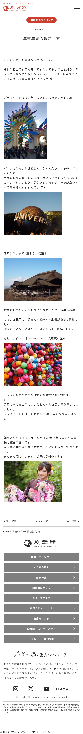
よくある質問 (41, 567)
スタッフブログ (41, 597)
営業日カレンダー (41, 557)
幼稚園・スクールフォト (41, 628)
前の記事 (71, 521)
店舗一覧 (41, 577)
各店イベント (41, 618)
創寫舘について (41, 587)
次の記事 (11, 521)
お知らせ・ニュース (41, 608)
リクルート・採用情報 (41, 638)
